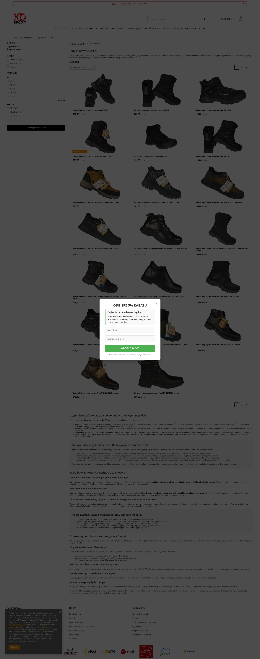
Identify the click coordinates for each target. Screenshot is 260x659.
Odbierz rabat (130, 348)
